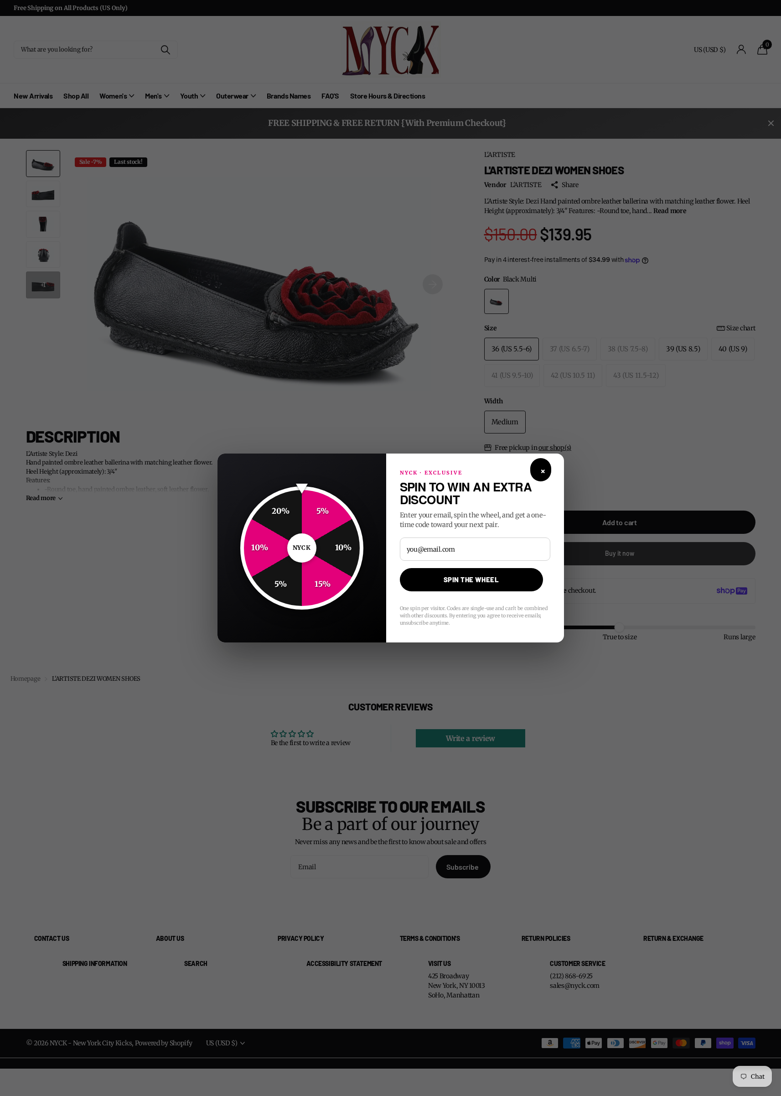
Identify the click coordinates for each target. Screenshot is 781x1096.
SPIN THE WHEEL (471, 579)
